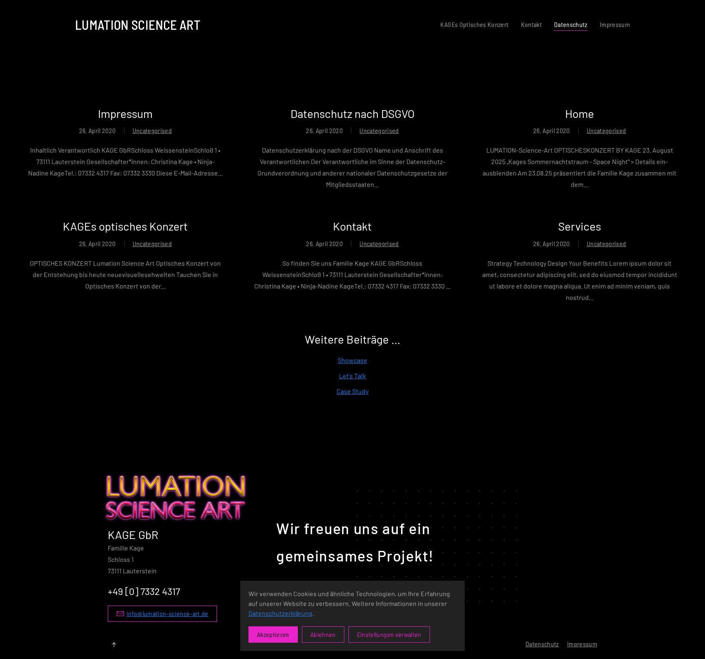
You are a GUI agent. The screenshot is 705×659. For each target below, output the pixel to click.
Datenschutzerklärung (280, 613)
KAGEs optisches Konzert (125, 226)
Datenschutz (571, 24)
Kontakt (531, 24)
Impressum (615, 24)
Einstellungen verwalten (389, 634)
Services (579, 226)
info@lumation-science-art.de (167, 613)
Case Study (352, 391)
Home (579, 113)
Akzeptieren (273, 634)
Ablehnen (323, 634)
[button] (114, 645)
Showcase (352, 360)
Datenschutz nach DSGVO (352, 113)
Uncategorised (152, 130)
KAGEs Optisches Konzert (474, 24)
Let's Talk (352, 375)
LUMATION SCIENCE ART (137, 24)
